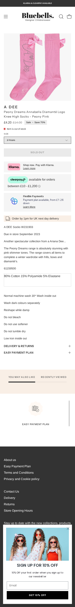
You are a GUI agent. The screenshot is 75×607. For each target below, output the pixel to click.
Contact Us (11, 491)
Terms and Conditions (19, 472)
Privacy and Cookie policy (21, 479)
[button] (60, 16)
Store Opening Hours (18, 510)
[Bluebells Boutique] (37, 17)
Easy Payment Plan (17, 466)
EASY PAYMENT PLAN (18, 352)
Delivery (9, 497)
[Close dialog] (68, 528)
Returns (9, 504)
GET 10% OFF (37, 595)
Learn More (29, 207)
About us (10, 460)
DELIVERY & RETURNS (19, 346)
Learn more (29, 168)
